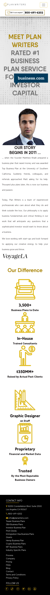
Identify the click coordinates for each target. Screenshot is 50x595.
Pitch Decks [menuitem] (11, 531)
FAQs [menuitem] (8, 565)
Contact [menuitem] (10, 571)
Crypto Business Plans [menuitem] (16, 543)
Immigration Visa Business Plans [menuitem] (20, 534)
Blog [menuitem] (8, 568)
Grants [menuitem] (9, 537)
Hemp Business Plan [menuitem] (15, 540)
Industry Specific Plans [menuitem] (16, 550)
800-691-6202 (26, 12)
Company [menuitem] (10, 558)
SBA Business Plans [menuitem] (14, 524)
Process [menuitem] (9, 555)
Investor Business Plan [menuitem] (16, 527)
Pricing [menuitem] (9, 561)
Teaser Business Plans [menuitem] (15, 521)
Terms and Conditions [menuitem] (15, 574)
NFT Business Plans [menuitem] (14, 547)
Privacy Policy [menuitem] (12, 578)
